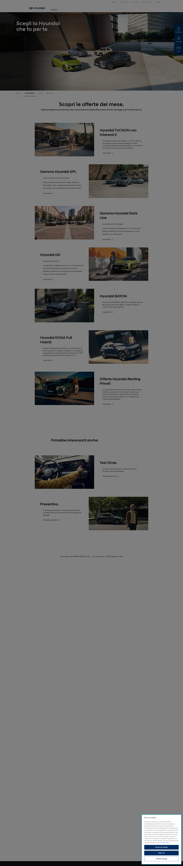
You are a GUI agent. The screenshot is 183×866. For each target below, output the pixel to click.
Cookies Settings (161, 859)
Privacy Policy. (165, 843)
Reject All (161, 853)
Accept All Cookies (161, 847)
